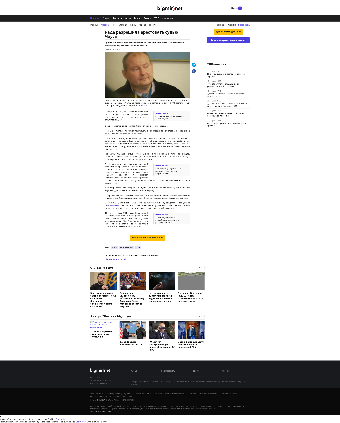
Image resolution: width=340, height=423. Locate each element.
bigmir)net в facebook (116, 259)
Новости (94, 18)
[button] (199, 267)
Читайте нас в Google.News (147, 237)
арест (114, 247)
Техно (137, 18)
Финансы (117, 18)
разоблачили (115, 205)
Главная (94, 24)
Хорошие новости (147, 24)
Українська (244, 24)
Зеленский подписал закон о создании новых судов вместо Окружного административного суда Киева (103, 299)
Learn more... (82, 421)
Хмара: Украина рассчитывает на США (131, 343)
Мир (114, 24)
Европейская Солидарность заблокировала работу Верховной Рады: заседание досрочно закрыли (132, 299)
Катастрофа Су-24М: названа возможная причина (226, 124)
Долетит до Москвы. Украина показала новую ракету (225, 94)
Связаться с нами (143, 393)
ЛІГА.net (143, 105)
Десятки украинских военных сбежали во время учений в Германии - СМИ (227, 104)
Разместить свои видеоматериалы (169, 393)
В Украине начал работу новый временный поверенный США (191, 344)
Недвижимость (168, 371)
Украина (105, 24)
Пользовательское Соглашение (203, 393)
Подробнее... (62, 419)
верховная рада (126, 247)
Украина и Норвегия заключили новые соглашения (101, 334)
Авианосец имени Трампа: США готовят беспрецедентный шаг (226, 114)
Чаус (138, 247)
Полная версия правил (100, 411)
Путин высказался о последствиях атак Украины (226, 75)
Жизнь (133, 24)
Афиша (147, 18)
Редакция (127, 393)
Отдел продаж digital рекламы (121, 400)
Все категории (165, 18)
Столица (123, 24)
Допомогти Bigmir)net (228, 31)
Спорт (106, 18)
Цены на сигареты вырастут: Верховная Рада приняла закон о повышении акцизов (160, 297)
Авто (128, 18)
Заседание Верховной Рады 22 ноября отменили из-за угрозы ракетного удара (190, 297)
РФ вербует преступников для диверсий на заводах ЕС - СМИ (162, 345)
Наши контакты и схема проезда (105, 393)
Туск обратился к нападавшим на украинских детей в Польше (223, 84)
